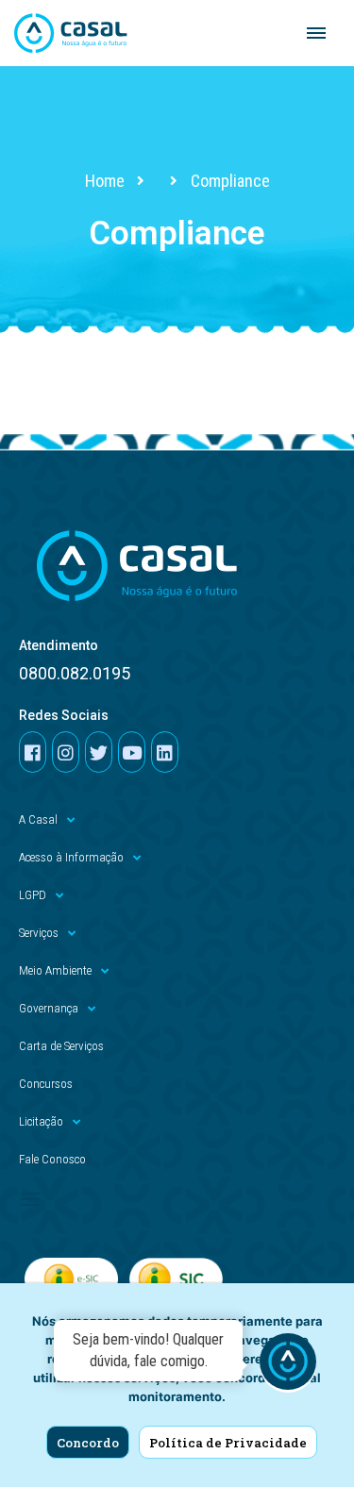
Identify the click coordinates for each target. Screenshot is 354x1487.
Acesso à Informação (71, 857)
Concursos (46, 1084)
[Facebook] (32, 752)
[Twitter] (98, 752)
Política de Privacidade (228, 1442)
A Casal (38, 819)
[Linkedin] (164, 752)
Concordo (88, 1442)
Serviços (39, 933)
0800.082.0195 (74, 673)
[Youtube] (131, 752)
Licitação (41, 1121)
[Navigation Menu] (316, 33)
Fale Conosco (52, 1159)
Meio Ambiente (55, 970)
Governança (48, 1008)
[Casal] (70, 33)
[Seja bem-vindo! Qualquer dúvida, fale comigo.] (288, 1364)
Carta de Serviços (61, 1046)
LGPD (32, 895)
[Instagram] (65, 752)
